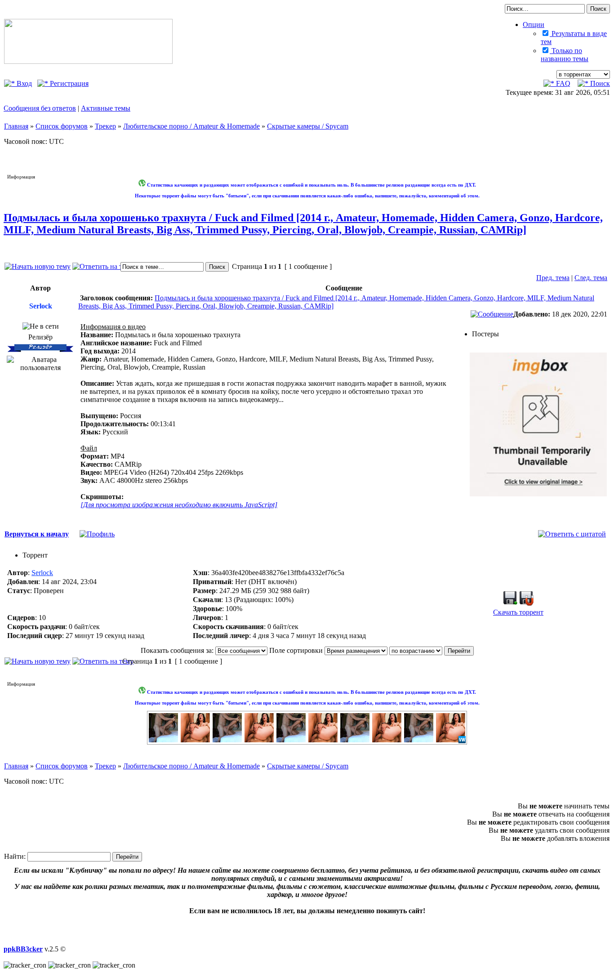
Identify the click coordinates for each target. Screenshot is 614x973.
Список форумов (62, 126)
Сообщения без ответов (40, 108)
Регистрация (68, 83)
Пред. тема (553, 277)
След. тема (590, 277)
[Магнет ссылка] (526, 603)
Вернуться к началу (36, 534)
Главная (16, 126)
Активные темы (105, 108)
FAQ (562, 83)
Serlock (42, 572)
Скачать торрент (518, 612)
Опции (533, 24)
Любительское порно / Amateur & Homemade (191, 126)
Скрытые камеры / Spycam (307, 126)
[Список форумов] (88, 61)
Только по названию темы (564, 54)
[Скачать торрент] (510, 603)
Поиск (599, 83)
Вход (23, 83)
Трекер (105, 126)
